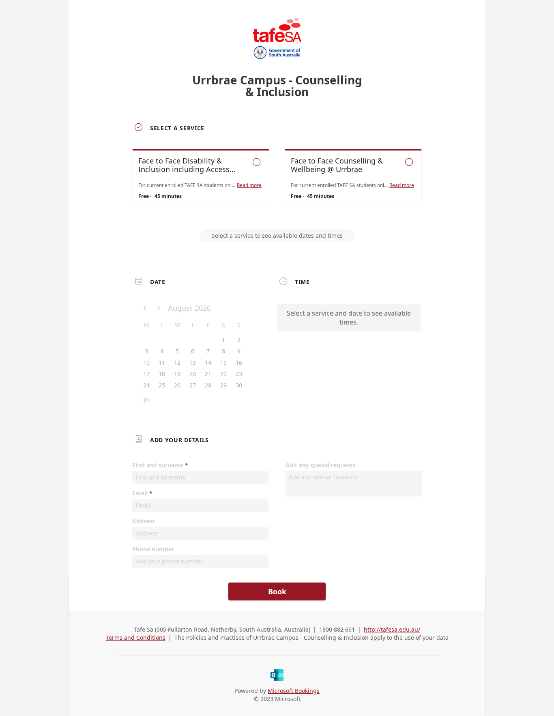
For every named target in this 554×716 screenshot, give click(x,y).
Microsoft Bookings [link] (294, 690)
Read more (249, 185)
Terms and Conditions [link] (135, 637)
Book (277, 591)
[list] (277, 184)
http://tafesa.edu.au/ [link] (392, 629)
